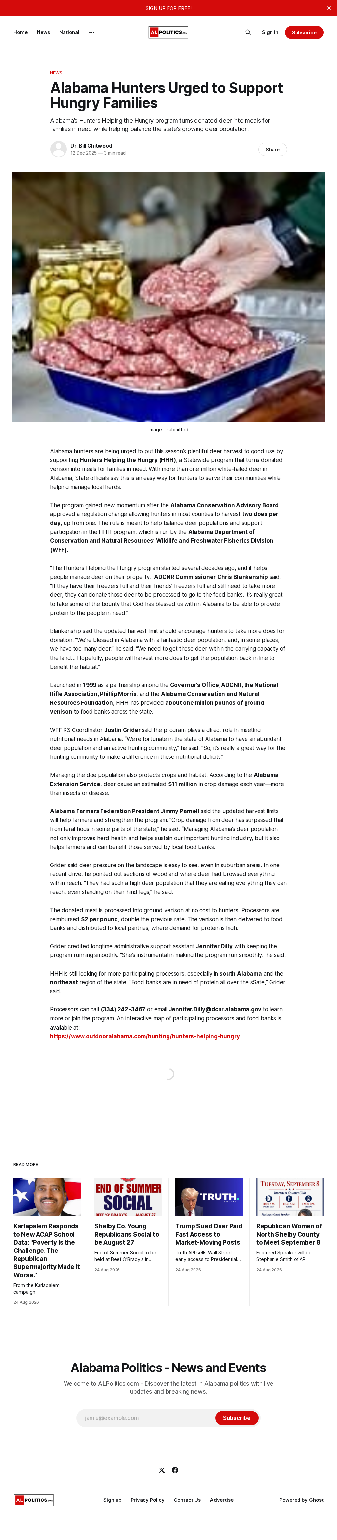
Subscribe (304, 32)
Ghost (316, 1500)
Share (273, 149)
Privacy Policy (148, 1500)
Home (20, 32)
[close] (329, 8)
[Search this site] (248, 32)
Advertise (222, 1500)
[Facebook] (175, 1470)
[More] (92, 32)
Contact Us (187, 1500)
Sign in (270, 32)
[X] (162, 1470)
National (69, 32)
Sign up (112, 1500)
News (43, 32)
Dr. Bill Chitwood (91, 145)
